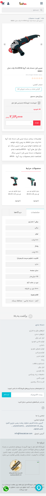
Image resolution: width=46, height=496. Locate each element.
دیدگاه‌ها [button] (17, 212)
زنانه (42, 360)
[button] (4, 3)
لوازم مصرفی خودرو (37, 349)
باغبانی (41, 345)
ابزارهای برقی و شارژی (36, 331)
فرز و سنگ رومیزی (37, 382)
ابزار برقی (41, 367)
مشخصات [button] (35, 212)
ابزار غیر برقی (39, 338)
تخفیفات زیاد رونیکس (36, 374)
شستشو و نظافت (38, 363)
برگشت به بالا (21, 316)
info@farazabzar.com (23, 433)
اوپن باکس (40, 378)
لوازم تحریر (40, 356)
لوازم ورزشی (39, 352)
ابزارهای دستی (39, 334)
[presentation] (41, 44)
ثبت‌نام (6, 394)
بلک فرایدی (40, 371)
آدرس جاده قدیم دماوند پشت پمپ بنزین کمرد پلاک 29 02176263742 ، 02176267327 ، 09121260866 (24, 426)
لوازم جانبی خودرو (38, 341)
